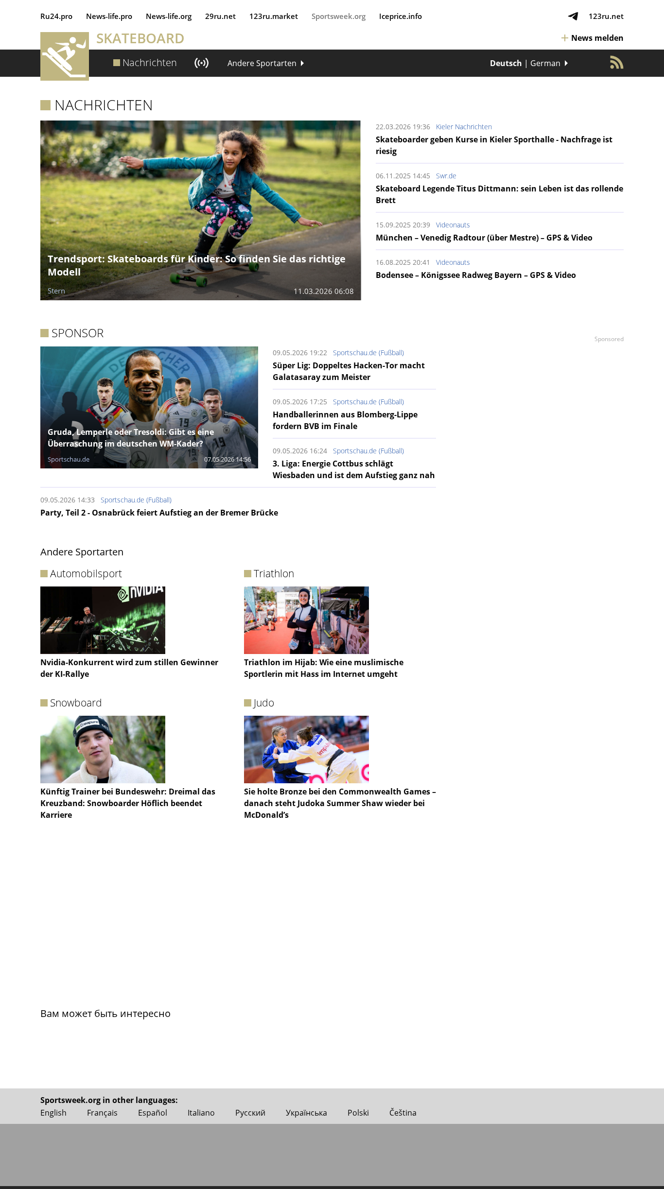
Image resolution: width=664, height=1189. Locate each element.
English (53, 1112)
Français (102, 1112)
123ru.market (273, 16)
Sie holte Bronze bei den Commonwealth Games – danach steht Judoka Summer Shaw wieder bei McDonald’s (340, 803)
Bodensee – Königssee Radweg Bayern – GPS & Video (476, 275)
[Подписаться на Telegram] (573, 16)
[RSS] (617, 62)
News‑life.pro (109, 16)
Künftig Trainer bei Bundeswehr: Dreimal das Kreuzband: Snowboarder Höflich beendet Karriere (127, 803)
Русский (250, 1112)
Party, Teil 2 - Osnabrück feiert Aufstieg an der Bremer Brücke (159, 512)
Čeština (403, 1112)
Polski (358, 1112)
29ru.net (220, 16)
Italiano (201, 1112)
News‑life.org (169, 16)
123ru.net (606, 16)
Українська (306, 1112)
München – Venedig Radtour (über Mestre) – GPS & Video (484, 237)
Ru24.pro (56, 16)
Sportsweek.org (339, 16)
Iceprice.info (400, 16)
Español (152, 1112)
